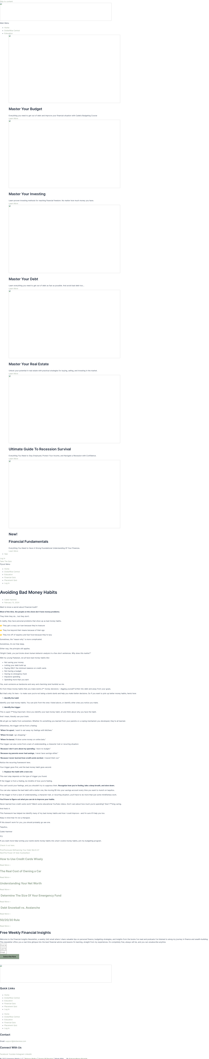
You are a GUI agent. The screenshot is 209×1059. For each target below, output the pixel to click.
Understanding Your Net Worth (21, 883)
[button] (104, 23)
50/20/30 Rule (10, 920)
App (6, 554)
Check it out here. (7, 845)
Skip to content (6, 1)
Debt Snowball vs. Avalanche (20, 907)
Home (6, 28)
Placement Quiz (10, 580)
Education (8, 33)
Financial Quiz (10, 577)
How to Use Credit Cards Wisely (21, 859)
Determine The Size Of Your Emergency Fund (30, 895)
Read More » (5, 865)
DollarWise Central (12, 30)
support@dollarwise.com (15, 1041)
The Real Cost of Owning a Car (20, 871)
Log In (6, 583)
